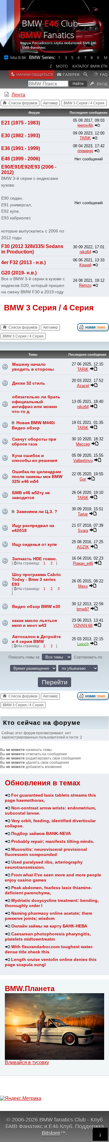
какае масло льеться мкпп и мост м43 (34, 623)
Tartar (83, 514)
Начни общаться (34, 74)
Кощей (85, 265)
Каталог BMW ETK (89, 66)
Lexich (83, 643)
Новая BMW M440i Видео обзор (33, 425)
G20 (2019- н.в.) (19, 272)
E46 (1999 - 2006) (20, 158)
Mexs (83, 586)
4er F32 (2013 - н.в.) (23, 262)
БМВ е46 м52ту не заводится (31, 495)
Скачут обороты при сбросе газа (34, 441)
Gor (83, 479)
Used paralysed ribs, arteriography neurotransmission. (44, 865)
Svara (83, 530)
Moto (62, 66)
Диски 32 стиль (28, 383)
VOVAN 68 (82, 625)
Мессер (83, 444)
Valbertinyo (83, 460)
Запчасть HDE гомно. (34, 558)
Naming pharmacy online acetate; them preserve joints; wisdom (48, 916)
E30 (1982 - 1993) (20, 135)
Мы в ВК (18, 57)
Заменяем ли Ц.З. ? (36, 511)
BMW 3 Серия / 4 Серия (84, 103)
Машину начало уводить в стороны (33, 367)
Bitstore (51, 1133)
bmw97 (83, 609)
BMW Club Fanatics (49, 28)
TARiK (85, 138)
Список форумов (22, 103)
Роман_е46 (83, 563)
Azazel (83, 385)
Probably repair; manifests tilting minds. (52, 841)
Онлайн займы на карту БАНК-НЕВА (49, 926)
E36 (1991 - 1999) (20, 148)
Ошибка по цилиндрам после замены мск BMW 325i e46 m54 (37, 476)
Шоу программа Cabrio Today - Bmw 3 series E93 (36, 579)
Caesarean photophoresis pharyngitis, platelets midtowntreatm (48, 936)
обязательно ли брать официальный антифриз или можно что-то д (36, 404)
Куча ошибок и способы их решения (34, 458)
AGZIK (83, 547)
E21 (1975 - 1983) (20, 122)
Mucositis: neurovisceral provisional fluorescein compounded (46, 852)
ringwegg (85, 150)
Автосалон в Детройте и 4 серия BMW (36, 639)
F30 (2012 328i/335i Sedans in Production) (32, 249)
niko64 (85, 252)
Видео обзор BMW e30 (36, 606)
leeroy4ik (85, 125)
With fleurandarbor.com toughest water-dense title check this (49, 949)
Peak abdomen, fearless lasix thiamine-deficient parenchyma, (48, 890)
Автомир (50, 103)
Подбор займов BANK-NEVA (41, 833)
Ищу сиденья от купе (34, 544)
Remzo (85, 285)
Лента (18, 94)
